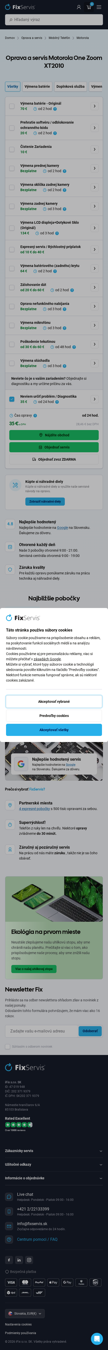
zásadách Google (47, 659)
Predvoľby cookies (54, 716)
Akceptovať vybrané (54, 702)
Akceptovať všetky (54, 730)
